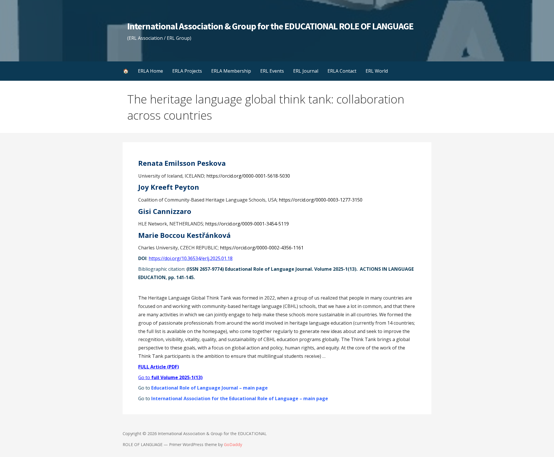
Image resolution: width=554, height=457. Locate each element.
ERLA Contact (341, 71)
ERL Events (272, 71)
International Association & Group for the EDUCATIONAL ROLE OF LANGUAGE (270, 26)
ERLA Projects (187, 71)
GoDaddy (233, 444)
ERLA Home (150, 71)
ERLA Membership (231, 71)
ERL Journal (305, 71)
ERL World (377, 71)
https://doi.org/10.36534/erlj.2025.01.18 (191, 258)
